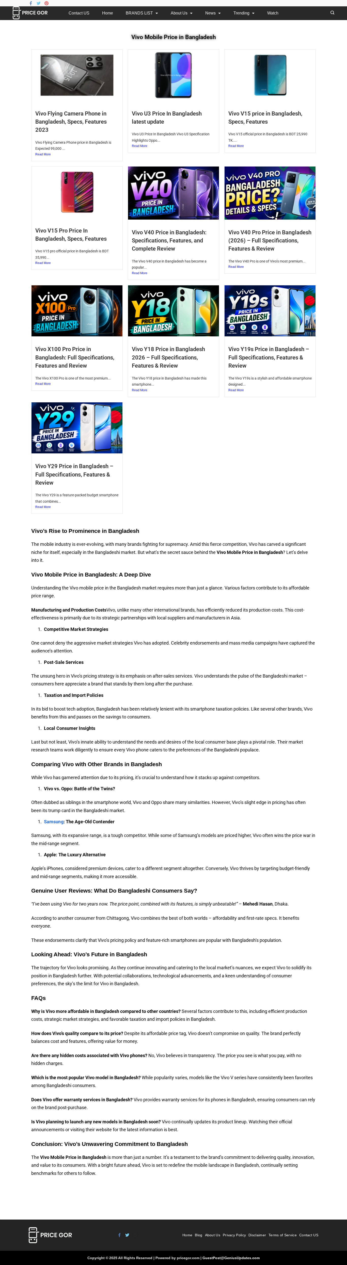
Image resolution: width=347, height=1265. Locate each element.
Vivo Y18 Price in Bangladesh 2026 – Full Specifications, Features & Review (168, 357)
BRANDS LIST (139, 13)
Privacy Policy (234, 1235)
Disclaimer (257, 1235)
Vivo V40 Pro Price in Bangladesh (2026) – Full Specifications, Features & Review (269, 240)
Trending (241, 13)
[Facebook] (31, 3)
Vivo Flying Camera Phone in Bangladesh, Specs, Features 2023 (71, 121)
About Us (179, 13)
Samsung (54, 821)
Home (107, 13)
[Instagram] (135, 1235)
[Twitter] (39, 3)
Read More (43, 154)
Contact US (79, 13)
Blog (198, 1235)
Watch (272, 13)
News (210, 13)
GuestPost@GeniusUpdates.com (231, 1258)
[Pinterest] (46, 3)
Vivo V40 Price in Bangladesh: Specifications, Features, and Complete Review (169, 240)
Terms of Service (283, 1235)
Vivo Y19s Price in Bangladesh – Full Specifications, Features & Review (268, 357)
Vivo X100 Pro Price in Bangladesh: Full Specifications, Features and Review (74, 357)
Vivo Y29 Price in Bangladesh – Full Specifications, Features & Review (74, 474)
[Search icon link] (331, 13)
